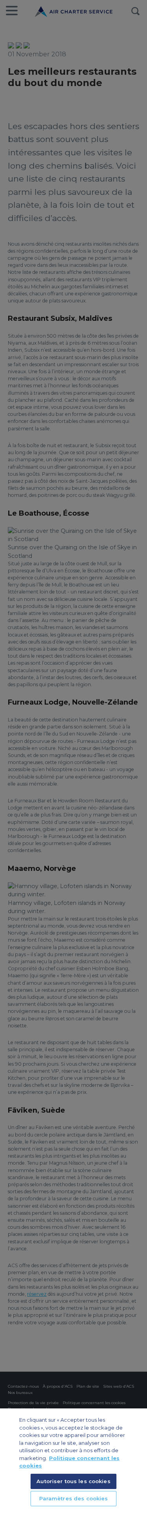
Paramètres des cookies (73, 1498)
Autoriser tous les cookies (73, 1481)
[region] (73, 1471)
